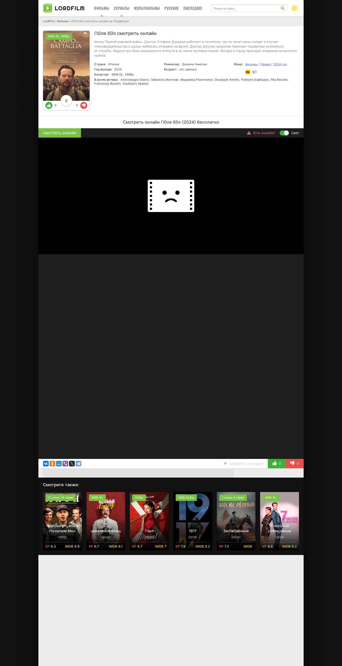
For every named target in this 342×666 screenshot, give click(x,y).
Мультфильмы (147, 8)
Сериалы (121, 8)
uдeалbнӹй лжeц (106, 531)
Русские (171, 8)
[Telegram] (78, 463)
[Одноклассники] (52, 463)
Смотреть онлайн (59, 133)
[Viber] (65, 463)
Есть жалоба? (264, 133)
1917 (193, 531)
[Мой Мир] (59, 463)
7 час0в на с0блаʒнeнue (279, 528)
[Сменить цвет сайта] (294, 8)
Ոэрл (149, 531)
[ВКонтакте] (46, 463)
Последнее (192, 8)
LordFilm (48, 21)
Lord (70, 8)
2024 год (280, 64)
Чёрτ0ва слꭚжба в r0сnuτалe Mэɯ (62, 528)
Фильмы (101, 8)
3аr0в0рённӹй (236, 531)
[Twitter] (72, 463)
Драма (265, 64)
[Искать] (282, 8)
